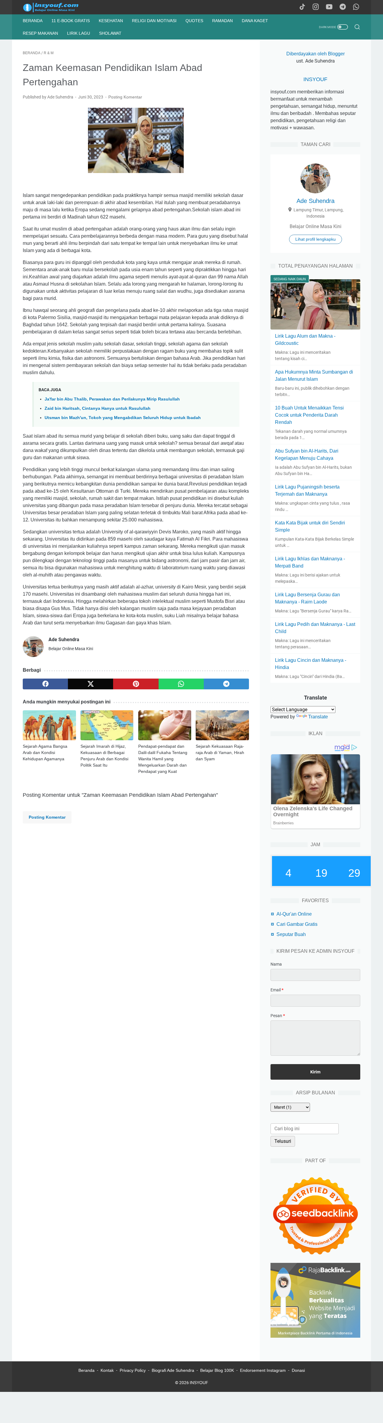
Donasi (298, 1370)
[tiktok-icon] (302, 7)
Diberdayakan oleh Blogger (315, 53)
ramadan (222, 20)
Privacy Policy (133, 1370)
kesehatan (111, 20)
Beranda (32, 20)
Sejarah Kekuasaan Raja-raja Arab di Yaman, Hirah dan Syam (220, 752)
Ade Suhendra (316, 201)
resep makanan (40, 33)
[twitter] (90, 684)
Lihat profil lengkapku (315, 239)
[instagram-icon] (315, 7)
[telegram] (226, 684)
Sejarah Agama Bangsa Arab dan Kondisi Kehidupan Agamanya (45, 752)
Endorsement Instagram (263, 1370)
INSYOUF (315, 79)
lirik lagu (78, 33)
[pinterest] (135, 684)
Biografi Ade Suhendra (173, 1370)
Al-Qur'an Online (294, 914)
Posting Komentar (125, 97)
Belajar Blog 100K (217, 1370)
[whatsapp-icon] (356, 7)
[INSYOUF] (57, 7)
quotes (194, 20)
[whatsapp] (181, 684)
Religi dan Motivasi (154, 20)
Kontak (107, 1370)
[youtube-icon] (329, 7)
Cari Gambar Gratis (296, 924)
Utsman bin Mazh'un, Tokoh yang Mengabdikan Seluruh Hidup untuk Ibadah (123, 417)
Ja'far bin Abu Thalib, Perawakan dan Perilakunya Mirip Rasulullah (112, 399)
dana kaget (255, 20)
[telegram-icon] (342, 7)
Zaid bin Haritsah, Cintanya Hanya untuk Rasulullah (98, 408)
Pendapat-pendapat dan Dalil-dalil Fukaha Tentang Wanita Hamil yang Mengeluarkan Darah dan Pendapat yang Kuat (162, 759)
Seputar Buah (291, 934)
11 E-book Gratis (70, 20)
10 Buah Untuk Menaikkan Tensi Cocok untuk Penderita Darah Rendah (309, 415)
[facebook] (45, 684)
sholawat (110, 33)
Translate (318, 716)
